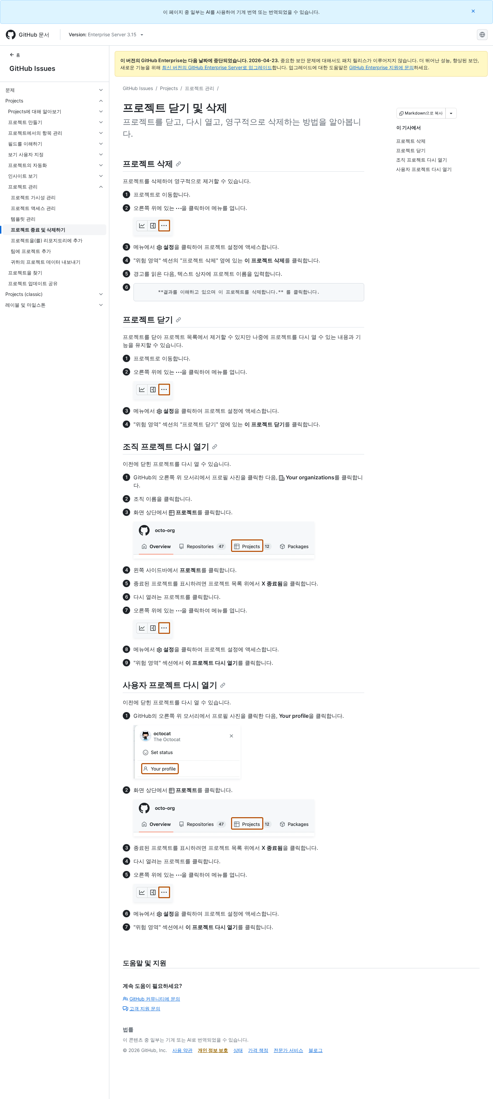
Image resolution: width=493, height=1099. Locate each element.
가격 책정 (258, 1050)
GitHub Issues (32, 68)
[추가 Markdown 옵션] (451, 113)
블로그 (316, 1050)
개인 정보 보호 (213, 1050)
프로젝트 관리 (199, 88)
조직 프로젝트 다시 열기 (166, 446)
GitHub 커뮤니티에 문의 (154, 999)
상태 (238, 1050)
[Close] (474, 11)
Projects (169, 88)
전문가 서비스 (288, 1050)
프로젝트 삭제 (148, 164)
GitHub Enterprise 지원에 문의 (381, 67)
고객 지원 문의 (144, 1008)
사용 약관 (182, 1050)
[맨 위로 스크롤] (478, 1084)
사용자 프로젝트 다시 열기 (170, 685)
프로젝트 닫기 (148, 319)
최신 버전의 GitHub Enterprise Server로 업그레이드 (217, 67)
